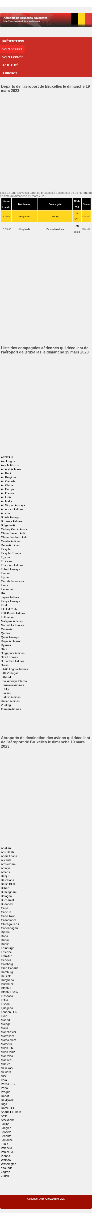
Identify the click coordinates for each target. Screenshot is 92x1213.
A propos (9, 73)
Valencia (6, 1148)
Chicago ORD (10, 924)
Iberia (4, 585)
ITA (3, 593)
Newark (6, 1072)
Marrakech (8, 1036)
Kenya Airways (10, 601)
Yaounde (7, 1168)
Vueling (6, 705)
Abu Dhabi (8, 852)
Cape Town (8, 916)
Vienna (5, 1156)
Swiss (4, 665)
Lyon (4, 1016)
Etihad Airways (10, 569)
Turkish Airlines (11, 697)
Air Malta (6, 501)
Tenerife (6, 1136)
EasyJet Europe (11, 553)
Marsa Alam (8, 1040)
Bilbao (5, 888)
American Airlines (12, 509)
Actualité (10, 65)
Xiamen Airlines (11, 709)
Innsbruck (7, 984)
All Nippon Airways (13, 505)
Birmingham (9, 892)
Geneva (6, 960)
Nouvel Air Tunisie (12, 625)
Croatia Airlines (11, 541)
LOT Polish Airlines (13, 613)
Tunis (4, 1144)
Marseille (7, 1044)
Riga (4, 1104)
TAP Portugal (9, 673)
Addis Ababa (9, 856)
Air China (7, 485)
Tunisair (6, 693)
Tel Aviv (6, 1132)
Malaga (6, 1024)
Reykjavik (7, 1100)
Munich (5, 1064)
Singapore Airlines (13, 653)
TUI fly (55, 216)
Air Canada (8, 481)
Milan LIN (7, 1048)
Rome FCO (8, 1108)
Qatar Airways (10, 637)
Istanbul (6, 988)
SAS (4, 649)
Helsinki (6, 976)
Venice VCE (8, 1152)
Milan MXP (8, 1052)
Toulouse (7, 1140)
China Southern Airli (14, 537)
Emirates (6, 561)
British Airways (10, 517)
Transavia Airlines (12, 685)
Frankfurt (6, 956)
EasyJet (6, 549)
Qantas (5, 633)
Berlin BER (8, 884)
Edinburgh (7, 948)
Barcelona (7, 880)
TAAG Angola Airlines (14, 669)
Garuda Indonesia (12, 581)
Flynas (5, 577)
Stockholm (7, 1120)
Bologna (6, 896)
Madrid (5, 1020)
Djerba (5, 932)
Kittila (4, 1000)
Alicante (6, 860)
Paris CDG (8, 1084)
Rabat (5, 1096)
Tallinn (5, 1124)
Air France (7, 493)
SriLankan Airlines (12, 661)
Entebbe (6, 952)
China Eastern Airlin (13, 533)
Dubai (5, 940)
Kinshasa (7, 996)
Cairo (4, 908)
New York (7, 1068)
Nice (4, 1076)
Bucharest (7, 900)
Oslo (4, 1080)
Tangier (6, 1128)
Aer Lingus (8, 461)
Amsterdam (8, 864)
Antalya (6, 868)
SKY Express (9, 657)
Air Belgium (8, 477)
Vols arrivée (12, 57)
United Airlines (10, 701)
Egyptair (6, 557)
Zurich (5, 1176)
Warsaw (6, 1160)
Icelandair (7, 589)
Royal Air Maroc (11, 641)
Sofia (4, 1116)
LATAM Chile (9, 609)
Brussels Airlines (55, 229)
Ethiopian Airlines (12, 565)
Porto (4, 1088)
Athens (5, 872)
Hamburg (7, 972)
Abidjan (6, 848)
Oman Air (7, 629)
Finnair (5, 573)
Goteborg (7, 964)
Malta (4, 1028)
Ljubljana (7, 1008)
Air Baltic (6, 473)
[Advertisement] (46, 141)
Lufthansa (7, 617)
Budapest (7, 904)
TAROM (6, 677)
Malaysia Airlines (12, 621)
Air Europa (8, 489)
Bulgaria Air (8, 525)
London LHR (9, 1012)
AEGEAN (7, 457)
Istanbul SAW (9, 992)
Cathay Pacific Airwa (14, 529)
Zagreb (5, 1172)
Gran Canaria (9, 968)
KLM (4, 605)
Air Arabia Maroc (11, 469)
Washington (8, 1164)
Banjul (5, 876)
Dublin (5, 944)
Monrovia (7, 1056)
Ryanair (6, 645)
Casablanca (9, 920)
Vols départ (12, 49)
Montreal (6, 1060)
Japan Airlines (10, 597)
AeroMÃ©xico (10, 465)
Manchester (8, 1032)
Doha (4, 936)
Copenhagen (9, 928)
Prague (5, 1092)
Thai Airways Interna (14, 681)
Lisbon (5, 1004)
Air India (6, 497)
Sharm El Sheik (11, 1112)
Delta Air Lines (10, 545)
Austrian (6, 513)
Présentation (13, 41)
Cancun (6, 912)
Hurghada (24, 216)
